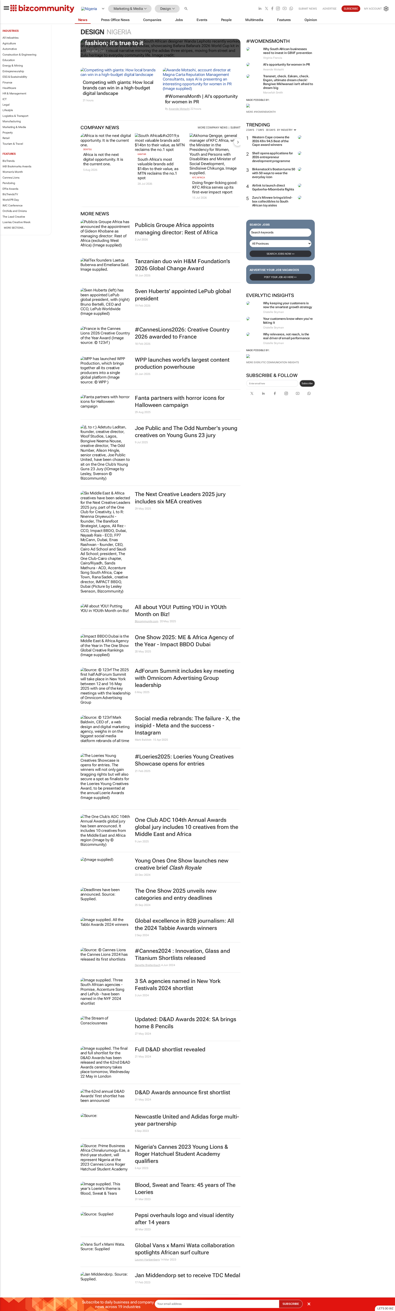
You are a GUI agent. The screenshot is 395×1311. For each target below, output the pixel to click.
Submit (235, 127)
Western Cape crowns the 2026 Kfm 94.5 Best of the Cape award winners (271, 141)
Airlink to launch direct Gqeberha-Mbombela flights (273, 187)
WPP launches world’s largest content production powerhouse (182, 363)
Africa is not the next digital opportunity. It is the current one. (103, 159)
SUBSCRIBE (291, 1304)
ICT (5, 99)
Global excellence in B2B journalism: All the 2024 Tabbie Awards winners (184, 924)
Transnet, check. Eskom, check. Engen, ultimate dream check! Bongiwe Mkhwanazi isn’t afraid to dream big (288, 81)
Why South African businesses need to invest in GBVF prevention (287, 51)
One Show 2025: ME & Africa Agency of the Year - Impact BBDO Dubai (184, 641)
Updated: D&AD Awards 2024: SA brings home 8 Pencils (185, 1023)
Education (9, 60)
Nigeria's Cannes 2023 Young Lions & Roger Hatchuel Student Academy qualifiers (181, 1154)
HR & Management (14, 93)
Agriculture (9, 43)
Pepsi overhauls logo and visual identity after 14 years (184, 1219)
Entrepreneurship (13, 71)
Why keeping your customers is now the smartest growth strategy (287, 305)
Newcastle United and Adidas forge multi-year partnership (187, 1120)
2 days (250, 129)
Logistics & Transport (15, 115)
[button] (186, 8)
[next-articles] (238, 142)
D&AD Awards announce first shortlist (182, 1092)
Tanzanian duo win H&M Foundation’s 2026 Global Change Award (182, 265)
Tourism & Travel (13, 143)
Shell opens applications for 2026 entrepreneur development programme (272, 157)
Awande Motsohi (179, 108)
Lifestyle (8, 110)
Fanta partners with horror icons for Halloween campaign (180, 401)
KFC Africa (198, 177)
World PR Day (11, 199)
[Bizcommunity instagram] (278, 9)
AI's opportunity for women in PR (286, 64)
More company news (212, 127)
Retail (6, 138)
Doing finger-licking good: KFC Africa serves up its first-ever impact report (214, 187)
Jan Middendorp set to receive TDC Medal (187, 1275)
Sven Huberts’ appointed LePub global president (183, 295)
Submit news (308, 8)
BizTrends (9, 161)
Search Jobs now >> (280, 253)
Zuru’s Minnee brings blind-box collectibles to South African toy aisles (272, 201)
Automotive (10, 49)
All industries (11, 37)
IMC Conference (13, 205)
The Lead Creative (14, 216)
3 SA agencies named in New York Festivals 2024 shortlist (178, 984)
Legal (6, 104)
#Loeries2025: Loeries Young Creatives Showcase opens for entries (184, 760)
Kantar (142, 154)
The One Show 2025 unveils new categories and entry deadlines (175, 894)
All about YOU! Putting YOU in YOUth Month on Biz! (181, 610)
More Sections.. (14, 227)
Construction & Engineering (19, 54)
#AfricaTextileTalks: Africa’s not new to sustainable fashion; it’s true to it (158, 39)
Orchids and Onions (15, 211)
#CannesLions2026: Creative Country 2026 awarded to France (182, 333)
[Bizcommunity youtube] (284, 9)
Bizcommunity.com (146, 621)
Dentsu (87, 149)
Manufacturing (12, 121)
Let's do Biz (385, 1308)
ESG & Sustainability (15, 76)
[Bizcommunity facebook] (272, 9)
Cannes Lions (11, 177)
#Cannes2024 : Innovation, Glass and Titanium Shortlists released (182, 954)
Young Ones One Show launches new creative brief (181, 864)
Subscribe (307, 383)
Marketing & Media (14, 127)
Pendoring (9, 183)
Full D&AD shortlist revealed (170, 1049)
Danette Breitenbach (147, 965)
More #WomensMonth (261, 111)
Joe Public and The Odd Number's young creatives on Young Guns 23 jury (186, 431)
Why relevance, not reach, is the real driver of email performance (286, 336)
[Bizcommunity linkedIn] (260, 9)
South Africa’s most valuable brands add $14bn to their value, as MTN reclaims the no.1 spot (158, 168)
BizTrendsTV (10, 194)
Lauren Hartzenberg (147, 1259)
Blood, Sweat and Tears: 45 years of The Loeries (185, 1188)
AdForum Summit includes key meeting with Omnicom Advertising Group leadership (184, 678)
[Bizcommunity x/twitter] (266, 9)
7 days (260, 129)
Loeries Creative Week (16, 222)
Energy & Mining (13, 65)
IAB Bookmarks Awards (17, 166)
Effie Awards (10, 188)
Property (8, 132)
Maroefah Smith (96, 50)
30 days (270, 129)
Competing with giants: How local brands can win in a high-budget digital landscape (118, 88)
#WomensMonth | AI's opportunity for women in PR (201, 98)
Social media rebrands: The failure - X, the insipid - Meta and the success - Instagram (187, 725)
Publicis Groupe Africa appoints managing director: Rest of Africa (176, 228)
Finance (7, 82)
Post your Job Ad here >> (280, 277)
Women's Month (13, 172)
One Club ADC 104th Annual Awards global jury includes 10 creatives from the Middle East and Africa (186, 827)
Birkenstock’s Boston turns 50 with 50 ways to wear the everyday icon (273, 173)
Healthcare (9, 88)
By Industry (285, 129)
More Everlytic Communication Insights (272, 362)
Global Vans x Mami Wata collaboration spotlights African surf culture (185, 1249)
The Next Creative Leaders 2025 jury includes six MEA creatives (180, 498)
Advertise (329, 8)
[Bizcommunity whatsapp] (291, 9)
